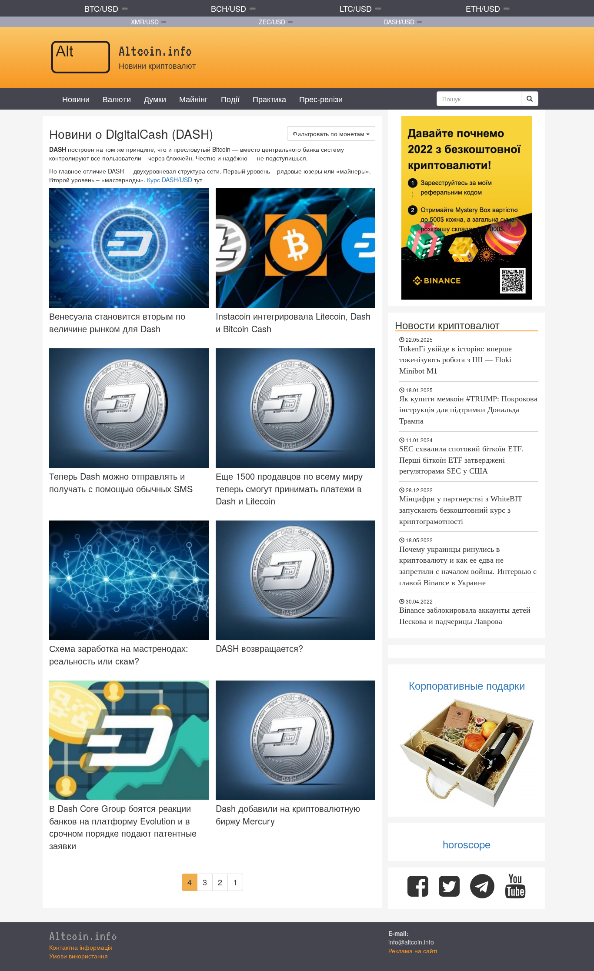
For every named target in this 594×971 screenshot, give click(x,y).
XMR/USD (145, 21)
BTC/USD (101, 8)
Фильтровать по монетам (329, 133)
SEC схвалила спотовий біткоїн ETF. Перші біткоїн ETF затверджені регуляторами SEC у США (461, 459)
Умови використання (78, 955)
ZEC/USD (272, 21)
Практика (269, 98)
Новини (76, 98)
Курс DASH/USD (169, 179)
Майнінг (193, 98)
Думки (155, 98)
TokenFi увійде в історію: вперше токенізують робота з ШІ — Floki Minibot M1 (455, 359)
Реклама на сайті (412, 950)
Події (230, 98)
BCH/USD (228, 8)
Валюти (117, 98)
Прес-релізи (321, 98)
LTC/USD (356, 8)
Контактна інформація (81, 947)
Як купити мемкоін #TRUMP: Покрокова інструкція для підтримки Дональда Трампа (468, 409)
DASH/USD (399, 21)
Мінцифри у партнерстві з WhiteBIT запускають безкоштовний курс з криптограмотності (460, 509)
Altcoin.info (83, 936)
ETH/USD (483, 8)
